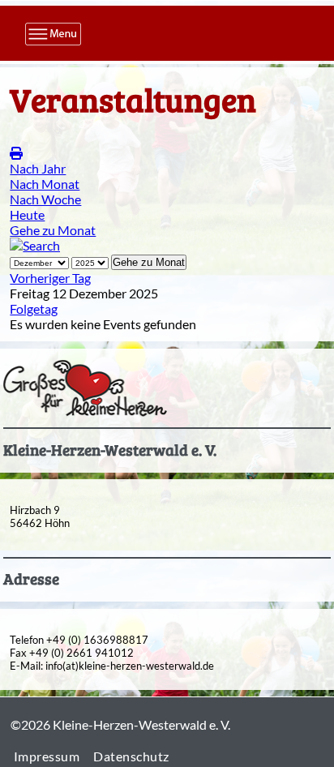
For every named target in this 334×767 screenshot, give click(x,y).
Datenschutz (131, 756)
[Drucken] (16, 153)
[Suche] (35, 245)
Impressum (47, 756)
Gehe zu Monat (53, 230)
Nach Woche (45, 199)
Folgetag (34, 308)
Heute (27, 214)
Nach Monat (44, 183)
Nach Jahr (38, 168)
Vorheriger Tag (50, 277)
